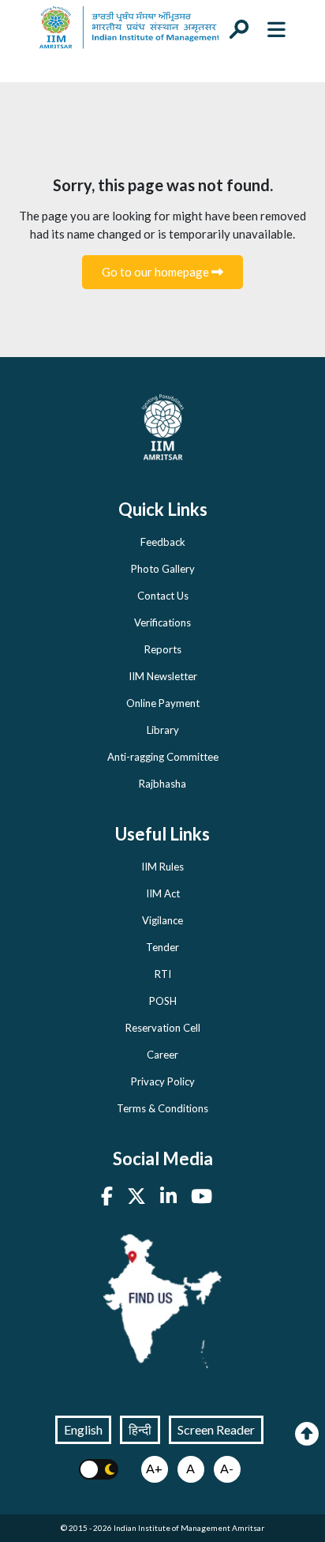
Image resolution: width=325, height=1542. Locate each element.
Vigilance (162, 920)
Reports (162, 649)
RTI (163, 974)
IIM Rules (162, 866)
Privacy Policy (163, 1081)
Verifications (162, 622)
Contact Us (163, 595)
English (83, 1429)
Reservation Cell (162, 1027)
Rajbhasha (162, 783)
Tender (162, 947)
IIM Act (163, 893)
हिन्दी (140, 1429)
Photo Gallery (163, 568)
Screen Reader (216, 1429)
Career (162, 1054)
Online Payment (163, 703)
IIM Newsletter (163, 676)
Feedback (162, 542)
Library (163, 730)
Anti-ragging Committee (163, 756)
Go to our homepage (156, 272)
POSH (163, 1001)
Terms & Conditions (162, 1108)
